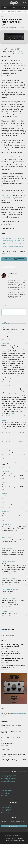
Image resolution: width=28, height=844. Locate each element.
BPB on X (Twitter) (6, 809)
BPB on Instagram (6, 812)
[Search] (23, 2)
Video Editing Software (8, 780)
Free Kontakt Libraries (7, 743)
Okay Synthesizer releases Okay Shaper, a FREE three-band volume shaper (13, 659)
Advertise (15, 840)
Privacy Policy (9, 840)
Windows (12, 266)
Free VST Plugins (6, 776)
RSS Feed (23, 823)
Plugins (23, 7)
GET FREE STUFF (5, 634)
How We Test (20, 838)
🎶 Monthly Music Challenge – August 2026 (13, 760)
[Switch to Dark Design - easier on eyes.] (26, 3)
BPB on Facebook (6, 807)
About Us (8, 838)
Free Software (5, 266)
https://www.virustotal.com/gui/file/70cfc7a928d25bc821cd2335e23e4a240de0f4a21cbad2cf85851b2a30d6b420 (14, 569)
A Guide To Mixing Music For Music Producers (11, 731)
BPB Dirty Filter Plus (7, 790)
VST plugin (20, 51)
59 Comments (21, 27)
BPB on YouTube (6, 806)
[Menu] (2, 2)
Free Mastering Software (8, 781)
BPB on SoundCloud (7, 810)
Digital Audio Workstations (9, 778)
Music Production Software (9, 775)
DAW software (21, 54)
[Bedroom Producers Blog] (14, 3)
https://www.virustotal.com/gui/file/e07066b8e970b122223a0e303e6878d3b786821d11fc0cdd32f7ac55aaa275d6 (14, 528)
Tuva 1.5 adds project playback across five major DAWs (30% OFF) (13, 666)
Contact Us (21, 840)
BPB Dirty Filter (6, 195)
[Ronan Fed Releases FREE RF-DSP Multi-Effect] (14, 36)
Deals (14, 7)
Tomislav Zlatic (13, 27)
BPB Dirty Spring (6, 795)
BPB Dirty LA (5, 793)
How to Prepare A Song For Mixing (11, 725)
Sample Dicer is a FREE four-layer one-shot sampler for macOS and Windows (13, 652)
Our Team (14, 838)
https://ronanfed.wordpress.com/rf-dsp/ (13, 476)
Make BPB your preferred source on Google (14, 259)
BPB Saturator (5, 797)
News (5, 7)
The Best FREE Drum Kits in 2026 (10, 738)
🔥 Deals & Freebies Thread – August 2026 (13, 754)
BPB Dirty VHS (6, 792)
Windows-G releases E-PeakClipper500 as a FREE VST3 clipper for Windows (13, 645)
